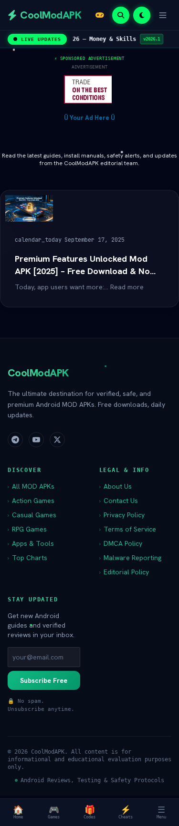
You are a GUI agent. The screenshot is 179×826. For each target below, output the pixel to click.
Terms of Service (127, 529)
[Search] (120, 15)
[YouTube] (36, 439)
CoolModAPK (38, 373)
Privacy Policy (122, 515)
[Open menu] (162, 15)
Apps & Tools (31, 543)
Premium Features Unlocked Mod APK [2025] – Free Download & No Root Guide (82, 265)
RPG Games (27, 529)
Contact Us (118, 500)
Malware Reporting (130, 557)
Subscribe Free (43, 680)
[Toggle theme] (141, 15)
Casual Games (32, 515)
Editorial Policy (124, 572)
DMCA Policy (120, 543)
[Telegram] (15, 439)
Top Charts (27, 557)
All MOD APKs (31, 486)
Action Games (31, 500)
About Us (115, 486)
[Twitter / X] (57, 439)
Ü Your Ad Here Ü (89, 118)
